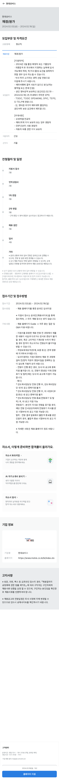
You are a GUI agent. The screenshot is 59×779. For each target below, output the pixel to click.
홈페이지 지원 (29, 774)
